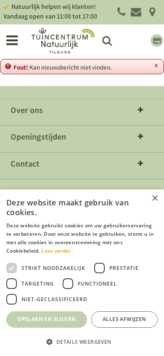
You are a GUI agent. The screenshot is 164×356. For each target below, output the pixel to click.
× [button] (154, 198)
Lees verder (56, 250)
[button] (82, 341)
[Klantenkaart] (157, 40)
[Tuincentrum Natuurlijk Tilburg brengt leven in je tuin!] (63, 40)
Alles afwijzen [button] (124, 319)
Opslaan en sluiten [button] (46, 319)
